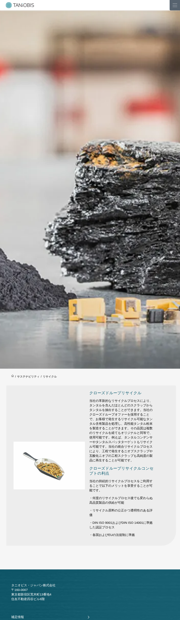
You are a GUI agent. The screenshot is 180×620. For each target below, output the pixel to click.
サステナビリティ (28, 376)
